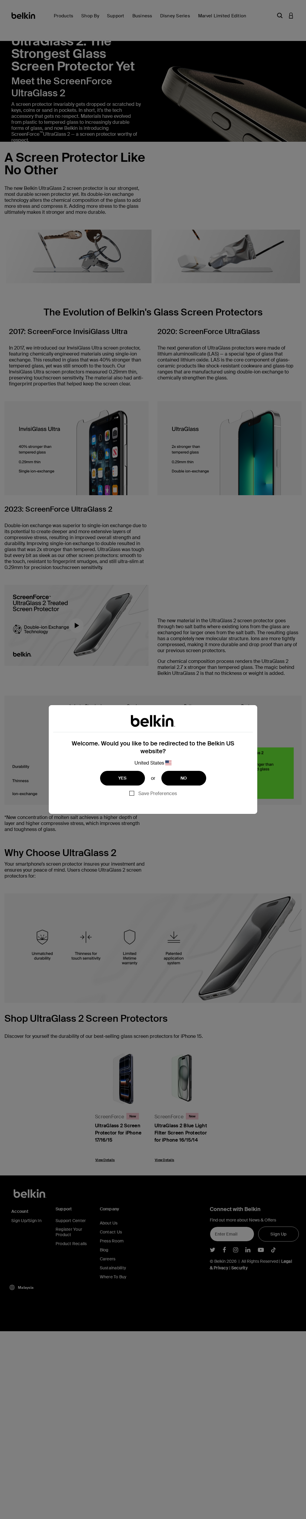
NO (183, 778)
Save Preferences (157, 793)
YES (122, 778)
